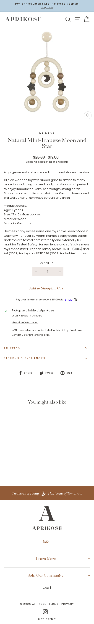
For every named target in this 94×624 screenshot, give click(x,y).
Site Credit (47, 619)
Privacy (67, 604)
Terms (54, 604)
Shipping (31, 162)
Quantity (47, 263)
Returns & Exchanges (25, 358)
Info (46, 541)
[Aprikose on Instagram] (45, 611)
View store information (25, 322)
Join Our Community (46, 575)
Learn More (46, 558)
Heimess (47, 133)
